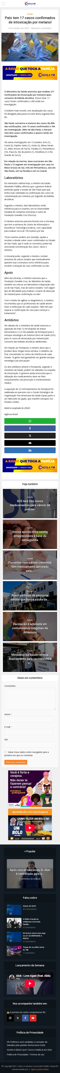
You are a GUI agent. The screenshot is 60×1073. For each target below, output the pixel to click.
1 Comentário (29, 953)
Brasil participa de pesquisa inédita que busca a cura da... (30, 597)
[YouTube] (33, 1018)
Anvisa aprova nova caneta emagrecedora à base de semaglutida (30, 536)
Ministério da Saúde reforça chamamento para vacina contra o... (30, 659)
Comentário (10, 685)
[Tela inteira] (48, 838)
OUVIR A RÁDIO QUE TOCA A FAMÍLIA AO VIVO (29, 1049)
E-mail (8, 726)
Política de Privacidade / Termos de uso (25, 1054)
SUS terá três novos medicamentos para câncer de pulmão (30, 505)
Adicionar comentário (41, 28)
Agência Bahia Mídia (40, 1069)
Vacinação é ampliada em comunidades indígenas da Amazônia (30, 628)
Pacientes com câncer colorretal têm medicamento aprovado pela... (29, 567)
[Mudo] (43, 838)
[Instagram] (10, 1018)
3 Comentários (29, 927)
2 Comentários (29, 941)
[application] (30, 827)
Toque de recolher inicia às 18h (33, 948)
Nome (8, 714)
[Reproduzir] (11, 838)
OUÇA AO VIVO (29, 906)
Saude (30, 14)
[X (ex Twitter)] (17, 1018)
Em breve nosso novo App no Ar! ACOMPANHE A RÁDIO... (34, 935)
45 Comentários (30, 909)
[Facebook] (25, 1018)
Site (6, 739)
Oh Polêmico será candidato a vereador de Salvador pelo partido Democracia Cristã (27, 1044)
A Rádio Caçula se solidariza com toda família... (31, 921)
